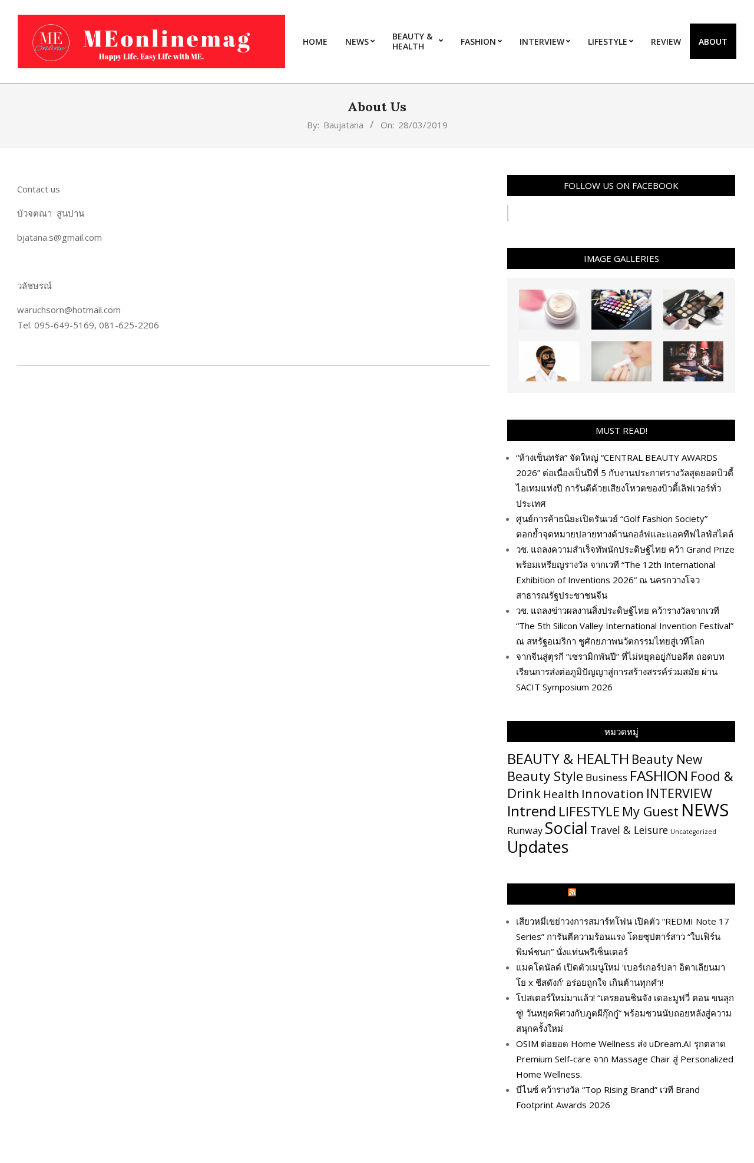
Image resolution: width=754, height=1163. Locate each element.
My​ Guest (650, 811)
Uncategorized (693, 832)
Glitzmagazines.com (626, 894)
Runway (525, 830)
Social (566, 828)
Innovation (612, 793)
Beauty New (666, 759)
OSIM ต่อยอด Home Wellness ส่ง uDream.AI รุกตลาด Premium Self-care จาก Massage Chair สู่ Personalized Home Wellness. (624, 1059)
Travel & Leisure (629, 830)
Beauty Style (545, 776)
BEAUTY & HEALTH (568, 758)
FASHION (659, 775)
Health (561, 793)
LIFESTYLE (589, 811)
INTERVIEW (679, 793)
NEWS (705, 810)
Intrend (531, 810)
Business (606, 777)
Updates (537, 847)
